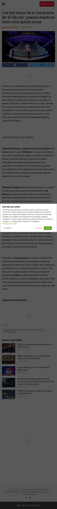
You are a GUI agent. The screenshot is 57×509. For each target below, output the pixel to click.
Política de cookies (10, 224)
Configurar (7, 228)
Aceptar (47, 228)
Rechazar (39, 228)
